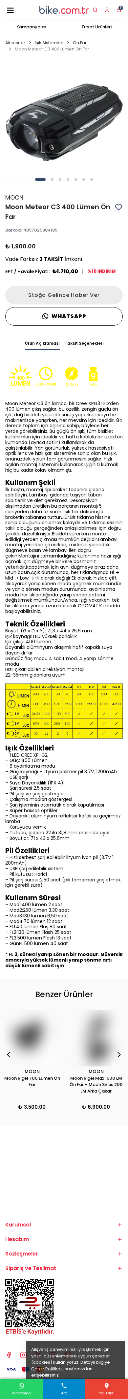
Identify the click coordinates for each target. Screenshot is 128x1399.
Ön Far (80, 43)
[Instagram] (23, 1354)
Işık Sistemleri (49, 43)
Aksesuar (15, 43)
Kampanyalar (31, 27)
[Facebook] (8, 1354)
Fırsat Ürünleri (97, 27)
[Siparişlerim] (107, 10)
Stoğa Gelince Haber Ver (63, 295)
